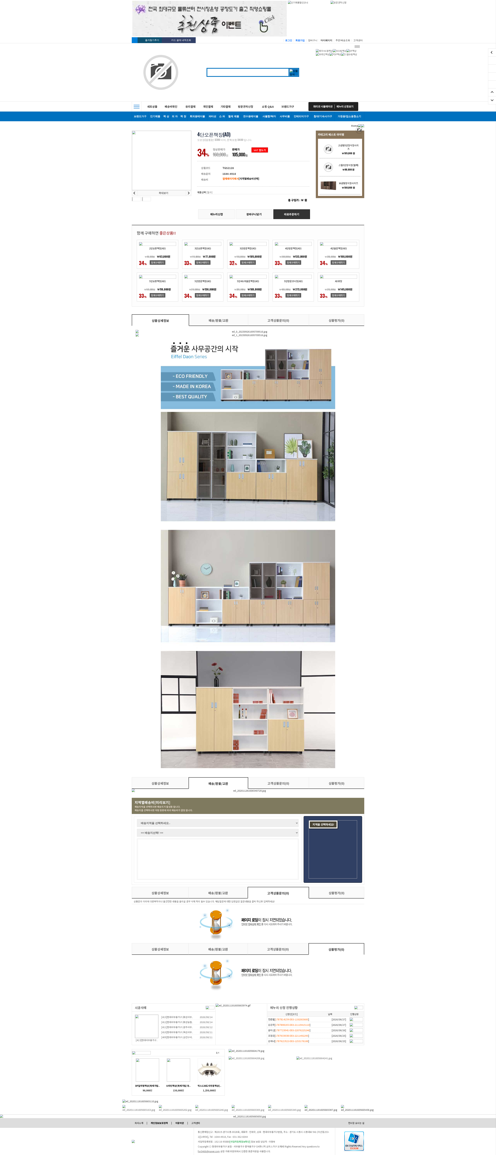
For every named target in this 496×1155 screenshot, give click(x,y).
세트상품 (152, 106)
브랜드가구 (288, 106)
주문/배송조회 (343, 40)
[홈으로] (135, 40)
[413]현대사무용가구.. (147, 1040)
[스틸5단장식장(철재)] (328, 167)
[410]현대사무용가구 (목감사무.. (177, 1032)
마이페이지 (326, 40)
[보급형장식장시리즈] (328, 185)
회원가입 (300, 40)
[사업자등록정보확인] (240, 1141)
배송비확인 (171, 106)
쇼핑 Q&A (268, 106)
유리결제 (190, 106)
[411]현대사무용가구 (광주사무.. (177, 1027)
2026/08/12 (206, 1027)
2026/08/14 (206, 1017)
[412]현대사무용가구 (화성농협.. (177, 1022)
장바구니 (312, 40)
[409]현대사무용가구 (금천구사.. (177, 1037)
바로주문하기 (291, 214)
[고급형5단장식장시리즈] (328, 149)
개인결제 (208, 106)
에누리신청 (216, 214)
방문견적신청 (245, 106)
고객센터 (358, 40)
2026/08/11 (206, 1032)
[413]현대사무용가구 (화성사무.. (177, 1017)
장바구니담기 (254, 214)
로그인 (288, 40)
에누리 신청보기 (345, 106)
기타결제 (225, 106)
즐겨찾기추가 (152, 40)
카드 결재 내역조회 (181, 40)
